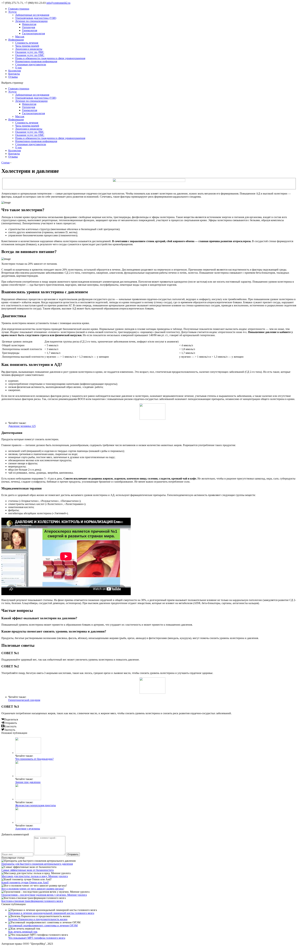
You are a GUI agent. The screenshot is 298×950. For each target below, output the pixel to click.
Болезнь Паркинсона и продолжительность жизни (37, 919)
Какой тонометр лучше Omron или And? (25, 882)
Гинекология (29, 30)
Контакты (14, 73)
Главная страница (18, 8)
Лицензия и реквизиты (28, 49)
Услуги (12, 11)
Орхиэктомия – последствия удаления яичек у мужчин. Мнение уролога (44, 894)
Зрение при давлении (28, 782)
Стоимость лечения (26, 42)
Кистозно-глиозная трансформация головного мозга (32, 901)
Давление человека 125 (22, 426)
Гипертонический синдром (24, 700)
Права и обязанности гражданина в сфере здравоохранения (50, 58)
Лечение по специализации (31, 21)
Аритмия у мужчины (27, 828)
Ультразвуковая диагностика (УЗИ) (35, 18)
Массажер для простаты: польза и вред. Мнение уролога (34, 876)
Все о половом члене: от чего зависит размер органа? (32, 888)
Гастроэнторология (33, 33)
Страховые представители (30, 64)
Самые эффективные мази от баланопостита (27, 870)
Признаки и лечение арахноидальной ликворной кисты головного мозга (51, 913)
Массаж (19, 36)
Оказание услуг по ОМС (29, 55)
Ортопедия (28, 27)
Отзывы (13, 76)
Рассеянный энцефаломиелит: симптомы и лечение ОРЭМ (43, 925)
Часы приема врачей (27, 45)
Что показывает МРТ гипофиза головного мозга (36, 937)
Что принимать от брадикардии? (34, 758)
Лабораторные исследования (32, 14)
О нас (18, 67)
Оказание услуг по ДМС (29, 52)
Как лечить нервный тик (22, 931)
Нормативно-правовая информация (36, 61)
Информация (16, 39)
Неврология (29, 24)
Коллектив (14, 70)
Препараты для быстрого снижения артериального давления (37, 863)
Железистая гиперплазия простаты (35, 805)
